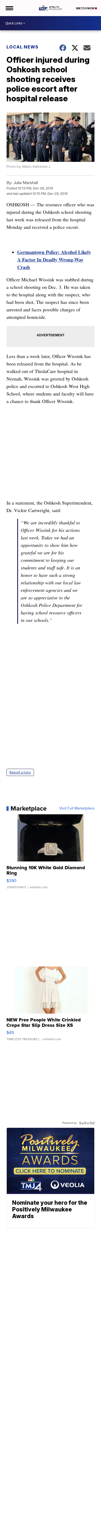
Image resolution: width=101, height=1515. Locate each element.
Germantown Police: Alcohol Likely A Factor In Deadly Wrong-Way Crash (54, 260)
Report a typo (20, 772)
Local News (22, 47)
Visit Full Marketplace (77, 808)
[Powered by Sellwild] (87, 1123)
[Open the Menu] (9, 8)
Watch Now (85, 8)
